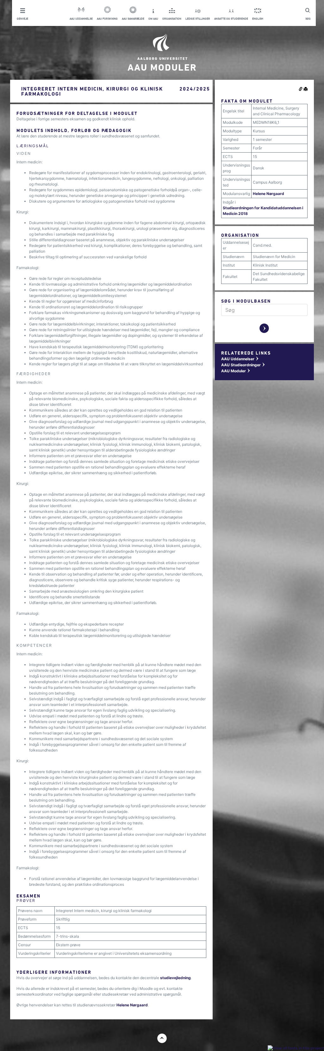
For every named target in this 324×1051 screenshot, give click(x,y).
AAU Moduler (236, 370)
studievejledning (175, 977)
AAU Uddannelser (240, 358)
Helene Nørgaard (132, 1005)
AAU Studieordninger (243, 364)
